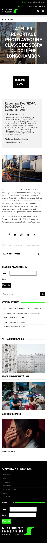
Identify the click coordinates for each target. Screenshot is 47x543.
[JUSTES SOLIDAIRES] (23, 396)
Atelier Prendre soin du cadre (14, 327)
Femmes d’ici (8, 451)
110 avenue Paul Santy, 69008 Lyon (35, 6)
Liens (5, 493)
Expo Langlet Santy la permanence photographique (22, 308)
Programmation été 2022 (15, 376)
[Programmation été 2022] (23, 358)
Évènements (7, 474)
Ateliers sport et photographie (14, 317)
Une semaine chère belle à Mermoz (25, 245)
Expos (5, 478)
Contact (6, 497)
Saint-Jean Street (11, 254)
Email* (4, 273)
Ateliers (6, 482)
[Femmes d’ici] (23, 433)
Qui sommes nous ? (10, 489)
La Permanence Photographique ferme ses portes (22, 313)
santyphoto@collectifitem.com (36, 2)
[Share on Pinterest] (27, 235)
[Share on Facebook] (9, 235)
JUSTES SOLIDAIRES (12, 414)
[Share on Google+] (21, 235)
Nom (4, 279)
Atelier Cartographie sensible (14, 322)
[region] (22, 168)
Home (4, 19)
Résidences (7, 486)
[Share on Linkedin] (34, 235)
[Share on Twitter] (15, 235)
